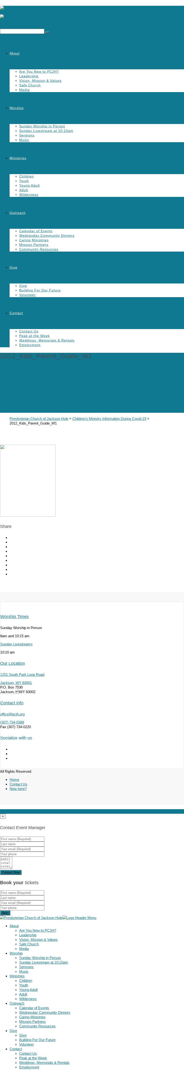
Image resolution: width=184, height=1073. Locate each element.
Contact (16, 313)
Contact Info (11, 703)
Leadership (29, 76)
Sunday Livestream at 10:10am (46, 131)
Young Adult (29, 185)
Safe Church (30, 85)
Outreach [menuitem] (17, 1003)
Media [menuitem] (24, 949)
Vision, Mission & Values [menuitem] (38, 939)
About (15, 53)
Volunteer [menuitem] (26, 1044)
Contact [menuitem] (16, 1049)
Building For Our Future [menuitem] (37, 1040)
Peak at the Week (34, 336)
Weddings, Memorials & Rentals (47, 340)
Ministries (18, 158)
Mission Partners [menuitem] (32, 1022)
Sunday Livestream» (16, 644)
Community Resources (38, 249)
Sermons (26, 135)
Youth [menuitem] (23, 985)
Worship (17, 108)
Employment (29, 345)
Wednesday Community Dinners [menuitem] (44, 1012)
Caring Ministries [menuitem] (32, 1017)
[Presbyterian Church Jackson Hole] (92, 14)
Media (24, 90)
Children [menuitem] (25, 981)
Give (13, 267)
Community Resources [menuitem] (37, 1026)
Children (26, 176)
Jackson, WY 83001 (16, 683)
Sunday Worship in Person (42, 126)
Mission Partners (33, 245)
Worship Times (14, 616)
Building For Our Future (40, 290)
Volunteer (27, 295)
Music (24, 140)
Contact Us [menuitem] (28, 1053)
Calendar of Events (35, 231)
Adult (23, 190)
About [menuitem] (14, 926)
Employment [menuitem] (29, 1067)
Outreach (18, 213)
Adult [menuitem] (23, 994)
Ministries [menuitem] (17, 976)
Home (14, 780)
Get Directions (28, 811)
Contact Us (28, 331)
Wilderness (28, 194)
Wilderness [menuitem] (28, 999)
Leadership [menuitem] (27, 935)
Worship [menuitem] (16, 953)
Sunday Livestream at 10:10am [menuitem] (43, 962)
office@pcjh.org (12, 714)
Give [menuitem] (13, 1031)
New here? (18, 789)
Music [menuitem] (24, 971)
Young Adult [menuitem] (28, 990)
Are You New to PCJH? (39, 71)
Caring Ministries (34, 240)
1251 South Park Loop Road (22, 674)
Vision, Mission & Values (40, 81)
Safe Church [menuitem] (29, 944)
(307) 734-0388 (12, 722)
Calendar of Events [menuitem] (34, 1008)
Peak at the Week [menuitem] (33, 1058)
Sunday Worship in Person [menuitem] (40, 958)
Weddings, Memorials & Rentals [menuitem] (44, 1063)
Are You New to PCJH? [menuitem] (37, 930)
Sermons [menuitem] (26, 967)
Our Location (12, 663)
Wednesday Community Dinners (47, 235)
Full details (8, 811)
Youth (24, 181)
